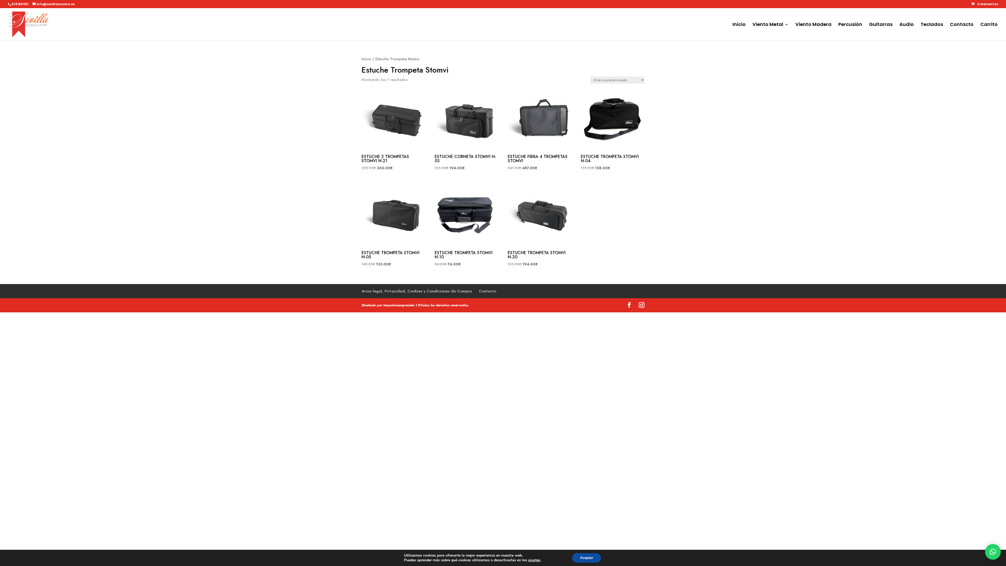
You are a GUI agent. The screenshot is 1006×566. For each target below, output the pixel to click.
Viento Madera (813, 25)
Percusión (850, 25)
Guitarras (881, 25)
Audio (906, 25)
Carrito (989, 25)
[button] (993, 552)
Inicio (739, 25)
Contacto (962, 25)
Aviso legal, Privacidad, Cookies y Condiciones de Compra (417, 291)
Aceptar (586, 557)
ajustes (534, 560)
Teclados (932, 25)
